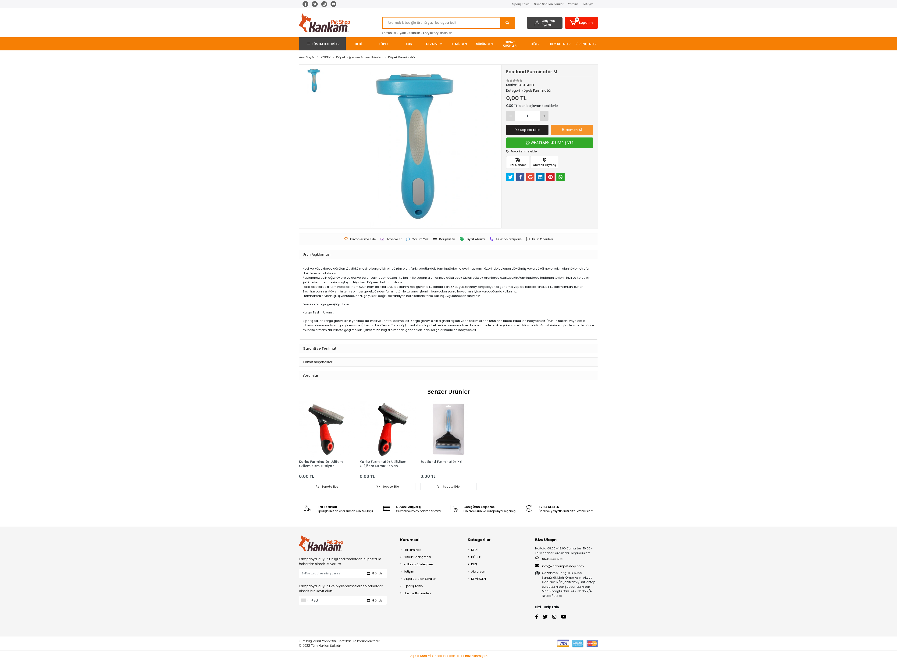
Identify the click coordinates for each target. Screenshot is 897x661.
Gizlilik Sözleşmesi (417, 557)
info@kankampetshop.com (563, 566)
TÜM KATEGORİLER (325, 44)
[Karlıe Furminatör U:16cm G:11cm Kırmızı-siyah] (327, 429)
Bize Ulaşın (546, 539)
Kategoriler (479, 539)
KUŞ (474, 564)
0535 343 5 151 (552, 559)
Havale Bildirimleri (417, 593)
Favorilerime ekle (523, 151)
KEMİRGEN (478, 579)
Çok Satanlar (409, 33)
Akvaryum (478, 571)
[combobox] (304, 600)
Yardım (573, 4)
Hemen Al (574, 129)
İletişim (588, 4)
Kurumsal (410, 539)
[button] (581, 23)
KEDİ (474, 550)
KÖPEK (476, 557)
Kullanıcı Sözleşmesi (419, 564)
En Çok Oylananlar (437, 33)
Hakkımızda (412, 550)
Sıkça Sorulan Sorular (548, 4)
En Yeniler (389, 33)
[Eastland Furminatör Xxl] (448, 429)
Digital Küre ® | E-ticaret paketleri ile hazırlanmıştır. (448, 656)
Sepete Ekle (530, 129)
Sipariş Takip (521, 4)
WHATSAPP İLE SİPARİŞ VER (552, 142)
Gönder (378, 573)
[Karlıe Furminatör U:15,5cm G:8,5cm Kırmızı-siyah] (388, 429)
